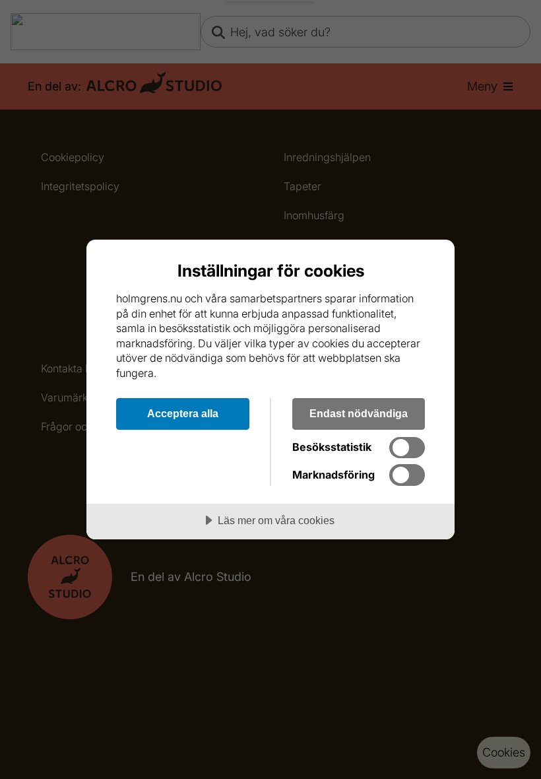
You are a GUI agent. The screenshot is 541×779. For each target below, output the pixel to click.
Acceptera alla (182, 413)
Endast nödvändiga (358, 413)
